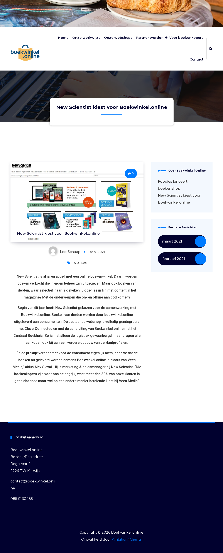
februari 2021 (173, 259)
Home (63, 37)
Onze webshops (118, 37)
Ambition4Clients (127, 539)
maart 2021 (172, 241)
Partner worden (150, 37)
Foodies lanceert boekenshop (173, 185)
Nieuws (80, 263)
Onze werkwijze (86, 37)
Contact (196, 59)
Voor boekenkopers (186, 37)
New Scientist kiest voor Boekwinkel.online (179, 198)
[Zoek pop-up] (211, 48)
